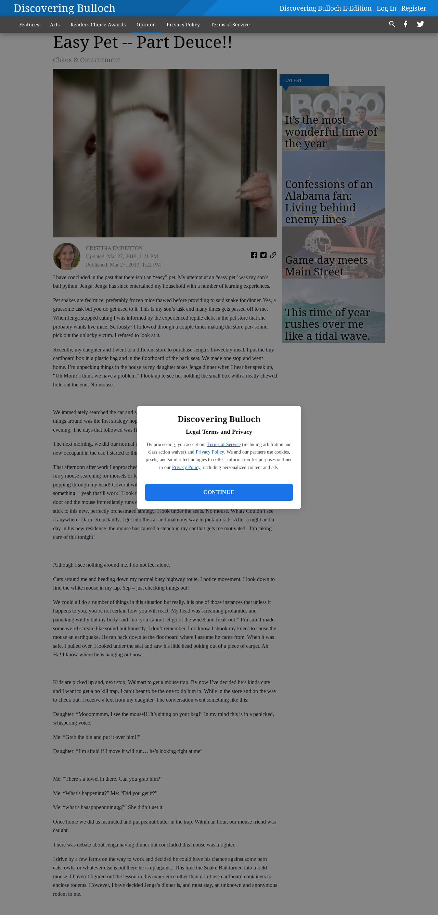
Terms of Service (224, 444)
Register (413, 8)
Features (29, 24)
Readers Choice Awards (98, 24)
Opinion (146, 24)
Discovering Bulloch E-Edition (326, 8)
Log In (386, 8)
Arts (55, 24)
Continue (218, 492)
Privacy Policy (210, 452)
